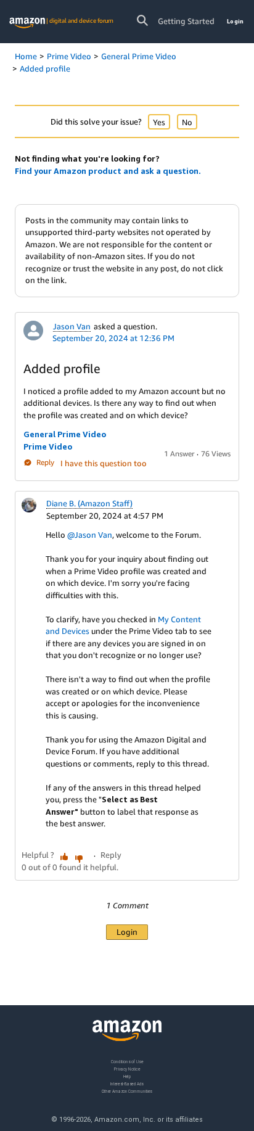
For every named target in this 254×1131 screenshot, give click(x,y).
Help (127, 1076)
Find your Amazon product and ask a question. (108, 171)
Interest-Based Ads (127, 1083)
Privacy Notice (127, 1068)
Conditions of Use (127, 1061)
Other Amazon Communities (127, 1090)
